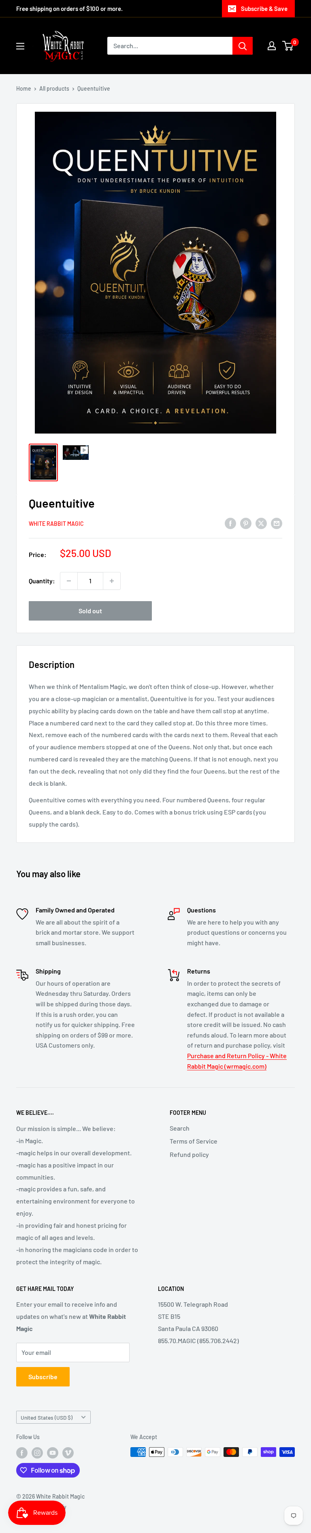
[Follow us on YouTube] (52, 1453)
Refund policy (189, 1154)
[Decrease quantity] (68, 580)
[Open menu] (20, 46)
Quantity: (42, 581)
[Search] (242, 46)
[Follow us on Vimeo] (68, 1453)
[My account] (272, 45)
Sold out (90, 610)
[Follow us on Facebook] (22, 1453)
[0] (288, 46)
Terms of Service (193, 1141)
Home (23, 88)
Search (180, 1128)
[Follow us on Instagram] (37, 1453)
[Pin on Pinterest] (245, 523)
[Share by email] (276, 523)
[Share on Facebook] (230, 523)
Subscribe (43, 1376)
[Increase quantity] (111, 580)
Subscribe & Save (264, 8)
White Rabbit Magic (56, 523)
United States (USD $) (46, 1417)
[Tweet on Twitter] (261, 523)
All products (54, 88)
